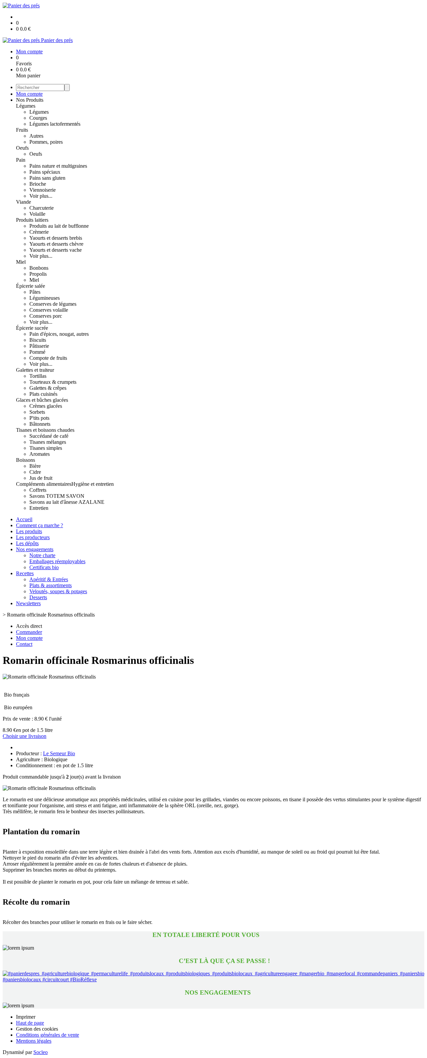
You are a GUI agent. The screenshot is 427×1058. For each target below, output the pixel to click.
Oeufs (22, 148)
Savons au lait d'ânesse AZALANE (66, 502)
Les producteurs (33, 537)
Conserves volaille (48, 310)
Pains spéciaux (44, 172)
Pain (20, 160)
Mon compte (29, 94)
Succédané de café (48, 436)
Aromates (39, 454)
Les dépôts (27, 543)
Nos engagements (34, 549)
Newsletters (28, 603)
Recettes (25, 573)
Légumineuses (44, 298)
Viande (23, 202)
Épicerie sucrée (32, 328)
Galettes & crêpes (47, 388)
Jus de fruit (40, 478)
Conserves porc (45, 316)
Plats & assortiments (50, 585)
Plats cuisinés (43, 394)
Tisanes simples (45, 448)
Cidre (35, 472)
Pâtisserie (39, 346)
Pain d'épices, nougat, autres (59, 334)
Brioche (37, 184)
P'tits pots (39, 418)
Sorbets (37, 412)
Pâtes (34, 292)
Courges (38, 118)
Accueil (24, 519)
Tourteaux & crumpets (52, 382)
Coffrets (37, 490)
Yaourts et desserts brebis (55, 238)
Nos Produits (29, 100)
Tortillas (37, 376)
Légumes (25, 106)
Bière (35, 466)
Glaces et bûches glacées (42, 400)
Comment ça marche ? (39, 525)
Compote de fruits (48, 358)
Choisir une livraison (24, 736)
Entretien (38, 508)
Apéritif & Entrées (48, 579)
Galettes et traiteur (35, 370)
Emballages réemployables (57, 561)
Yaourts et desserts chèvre (56, 244)
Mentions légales (33, 1041)
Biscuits (37, 340)
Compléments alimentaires (43, 484)
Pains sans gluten (47, 178)
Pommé (37, 352)
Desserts (38, 597)
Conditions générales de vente (47, 1035)
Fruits (22, 130)
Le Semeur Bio (59, 753)
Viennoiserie (42, 190)
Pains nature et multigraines (58, 166)
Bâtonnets (39, 424)
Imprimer (25, 1017)
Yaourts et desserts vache (55, 250)
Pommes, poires (46, 142)
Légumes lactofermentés (54, 124)
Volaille (37, 214)
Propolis (38, 274)
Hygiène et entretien (92, 484)
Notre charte (42, 555)
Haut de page (30, 1023)
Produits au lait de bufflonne (59, 226)
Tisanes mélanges (47, 442)
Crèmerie (39, 232)
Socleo (40, 1052)
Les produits (29, 531)
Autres (36, 136)
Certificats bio (44, 567)
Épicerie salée (30, 286)
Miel (21, 262)
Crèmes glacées (45, 406)
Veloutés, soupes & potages (58, 591)
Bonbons (38, 268)
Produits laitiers (32, 220)
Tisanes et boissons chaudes (45, 430)
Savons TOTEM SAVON (56, 496)
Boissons (25, 460)
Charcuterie (41, 208)
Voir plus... (40, 196)
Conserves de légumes (52, 304)
